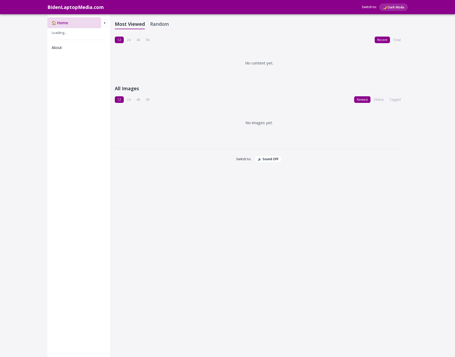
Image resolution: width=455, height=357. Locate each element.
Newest (362, 99)
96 (148, 40)
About (57, 47)
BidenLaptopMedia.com (75, 7)
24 (129, 40)
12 (119, 40)
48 (138, 40)
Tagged (395, 99)
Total (397, 40)
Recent (382, 40)
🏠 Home (60, 22)
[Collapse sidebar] (104, 23)
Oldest (379, 99)
